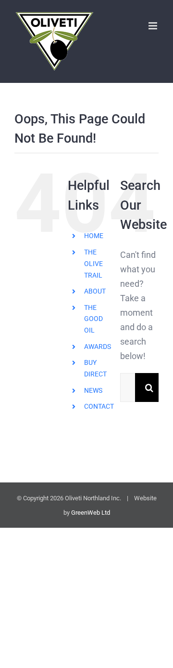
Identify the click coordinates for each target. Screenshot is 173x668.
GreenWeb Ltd (90, 512)
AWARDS (97, 346)
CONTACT (99, 406)
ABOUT (95, 291)
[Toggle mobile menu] (153, 26)
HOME (93, 236)
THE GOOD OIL (93, 319)
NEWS (93, 390)
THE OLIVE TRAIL (93, 263)
